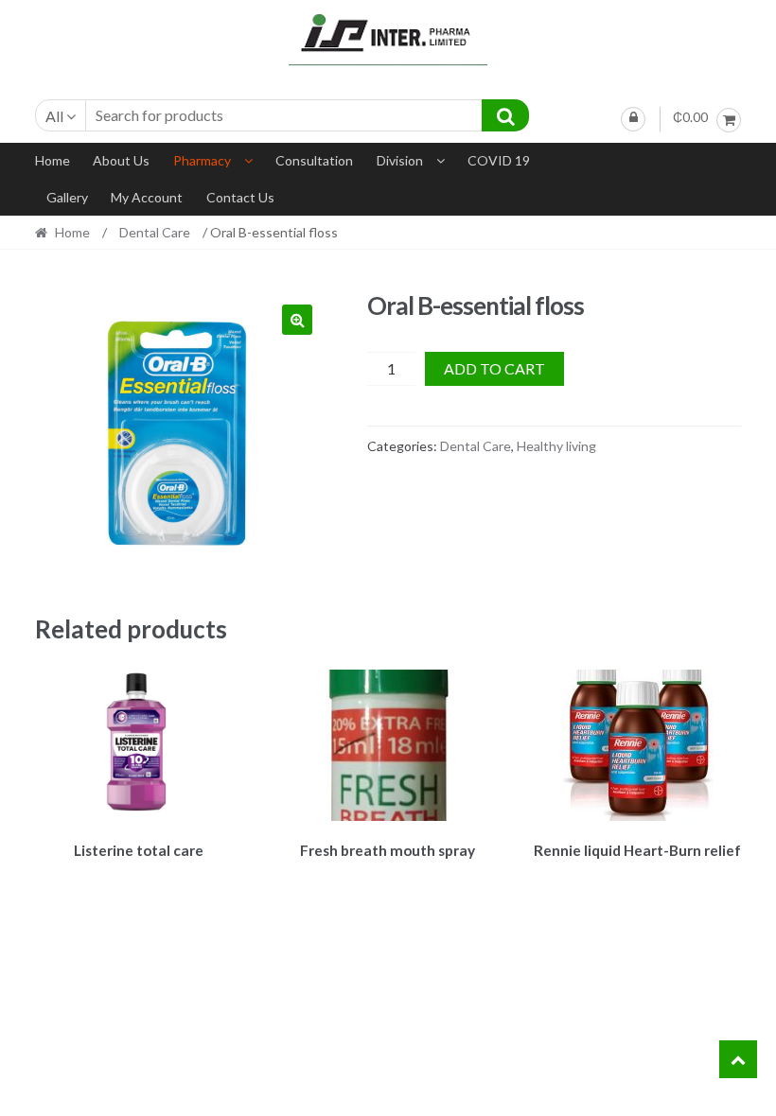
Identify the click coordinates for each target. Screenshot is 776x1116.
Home (52, 160)
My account (147, 197)
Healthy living (556, 446)
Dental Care (154, 232)
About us (121, 160)
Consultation (314, 160)
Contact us (240, 197)
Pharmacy (202, 160)
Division (400, 160)
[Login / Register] (633, 119)
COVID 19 (498, 160)
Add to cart (494, 368)
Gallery (67, 197)
